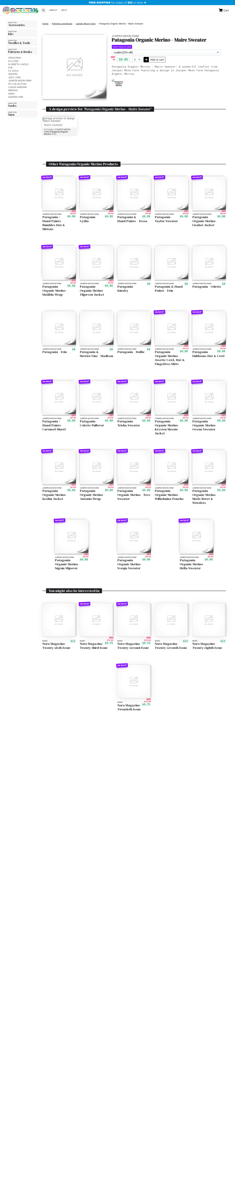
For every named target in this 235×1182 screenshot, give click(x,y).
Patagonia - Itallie (131, 352)
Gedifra (13, 74)
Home (45, 23)
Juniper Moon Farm (19, 80)
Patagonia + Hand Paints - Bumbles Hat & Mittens (53, 223)
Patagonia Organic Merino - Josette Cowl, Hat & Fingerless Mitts (170, 358)
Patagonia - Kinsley (126, 289)
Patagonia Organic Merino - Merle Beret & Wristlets (204, 497)
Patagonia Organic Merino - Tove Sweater (133, 495)
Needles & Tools (19, 43)
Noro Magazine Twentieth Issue (129, 707)
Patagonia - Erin (54, 352)
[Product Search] (43, 10)
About (53, 10)
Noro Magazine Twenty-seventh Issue (171, 646)
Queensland (15, 97)
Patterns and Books (62, 23)
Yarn (11, 115)
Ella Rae (13, 61)
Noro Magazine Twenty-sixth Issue (56, 646)
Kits (10, 34)
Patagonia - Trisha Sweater (128, 423)
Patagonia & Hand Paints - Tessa (132, 219)
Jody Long (14, 77)
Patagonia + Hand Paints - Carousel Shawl (54, 425)
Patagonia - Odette (206, 287)
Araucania (14, 58)
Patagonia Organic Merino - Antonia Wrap (92, 495)
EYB (10, 67)
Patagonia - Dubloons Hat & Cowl (208, 354)
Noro (11, 93)
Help (64, 10)
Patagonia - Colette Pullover (92, 423)
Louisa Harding (17, 87)
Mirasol (13, 90)
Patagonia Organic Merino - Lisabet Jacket (204, 221)
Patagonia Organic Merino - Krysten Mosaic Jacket (167, 427)
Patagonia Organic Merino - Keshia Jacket (54, 495)
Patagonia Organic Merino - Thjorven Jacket (92, 291)
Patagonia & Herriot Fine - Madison (96, 354)
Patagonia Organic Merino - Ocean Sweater (204, 425)
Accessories (16, 25)
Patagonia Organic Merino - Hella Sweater (192, 564)
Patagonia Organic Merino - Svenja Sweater (129, 564)
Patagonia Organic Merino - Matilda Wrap (54, 291)
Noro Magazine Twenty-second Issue (133, 646)
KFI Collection (17, 84)
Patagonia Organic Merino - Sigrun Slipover (67, 564)
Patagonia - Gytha (88, 219)
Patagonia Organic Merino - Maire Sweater (121, 23)
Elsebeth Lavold (18, 64)
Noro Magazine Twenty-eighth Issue (207, 646)
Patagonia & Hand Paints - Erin (169, 289)
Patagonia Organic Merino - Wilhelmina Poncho (169, 495)
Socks (12, 106)
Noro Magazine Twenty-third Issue (94, 646)
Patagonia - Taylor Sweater (166, 219)
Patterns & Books (20, 52)
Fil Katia (13, 71)
